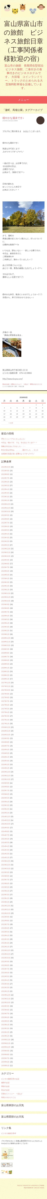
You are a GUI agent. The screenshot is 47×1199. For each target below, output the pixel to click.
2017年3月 (5, 716)
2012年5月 (5, 932)
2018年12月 (5, 638)
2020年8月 (5, 564)
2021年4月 (5, 534)
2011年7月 (5, 969)
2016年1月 (5, 768)
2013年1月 (5, 902)
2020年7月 (5, 567)
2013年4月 (5, 891)
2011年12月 (5, 950)
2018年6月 (5, 660)
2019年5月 (5, 619)
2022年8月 (5, 474)
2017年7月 (5, 701)
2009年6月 (5, 1062)
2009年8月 (5, 1054)
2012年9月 (5, 917)
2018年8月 (5, 653)
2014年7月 (5, 835)
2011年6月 (5, 973)
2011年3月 (5, 984)
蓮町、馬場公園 (19, 386)
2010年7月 (5, 1014)
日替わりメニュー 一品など (20, 384)
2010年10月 (5, 1002)
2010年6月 (5, 1017)
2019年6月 (5, 616)
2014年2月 (5, 854)
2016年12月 (5, 727)
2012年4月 (5, 935)
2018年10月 (5, 645)
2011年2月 (5, 987)
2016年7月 (5, 746)
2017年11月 (5, 686)
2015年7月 (5, 790)
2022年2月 (5, 497)
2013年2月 (5, 898)
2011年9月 (5, 961)
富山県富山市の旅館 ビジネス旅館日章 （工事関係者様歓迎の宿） (23, 41)
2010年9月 (5, 1006)
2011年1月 (5, 991)
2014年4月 (5, 846)
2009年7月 (5, 1058)
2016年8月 (5, 742)
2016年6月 (5, 749)
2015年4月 (5, 802)
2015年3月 (5, 805)
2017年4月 (5, 712)
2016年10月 (5, 735)
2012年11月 (5, 909)
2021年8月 (5, 519)
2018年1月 (5, 679)
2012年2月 (5, 943)
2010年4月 (5, 1025)
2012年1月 (5, 947)
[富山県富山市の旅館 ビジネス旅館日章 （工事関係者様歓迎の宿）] (23, 9)
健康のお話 (5, 1083)
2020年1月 (5, 590)
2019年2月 (5, 631)
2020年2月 (5, 586)
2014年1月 (5, 857)
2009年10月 (5, 1047)
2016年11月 (5, 731)
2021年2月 (5, 541)
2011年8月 (5, 965)
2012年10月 (5, 913)
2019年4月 (5, 623)
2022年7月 (5, 478)
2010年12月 (5, 995)
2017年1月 (5, 723)
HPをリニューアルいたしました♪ (13, 439)
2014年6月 (5, 839)
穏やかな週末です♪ (13, 117)
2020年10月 (5, 556)
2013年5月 (5, 887)
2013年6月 (5, 883)
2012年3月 (5, 939)
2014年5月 (5, 842)
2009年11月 (5, 1043)
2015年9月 (5, 783)
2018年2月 (5, 675)
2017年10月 (5, 690)
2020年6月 (5, 571)
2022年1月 (5, 500)
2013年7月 (5, 880)
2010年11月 (5, 999)
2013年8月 (5, 876)
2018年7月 (5, 657)
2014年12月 (5, 816)
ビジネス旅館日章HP (8, 1133)
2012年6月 (5, 928)
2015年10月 (5, 779)
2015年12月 (5, 772)
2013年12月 (5, 861)
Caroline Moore (39, 1188)
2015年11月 (5, 776)
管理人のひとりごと (36, 384)
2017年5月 (5, 709)
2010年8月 (5, 1010)
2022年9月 (5, 471)
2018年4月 (5, 668)
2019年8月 (5, 608)
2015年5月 (5, 798)
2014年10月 (5, 824)
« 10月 (11, 423)
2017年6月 (5, 705)
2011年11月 (5, 954)
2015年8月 (5, 787)
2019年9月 (5, 604)
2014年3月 (5, 850)
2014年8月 (5, 831)
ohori (16, 121)
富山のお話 (6, 384)
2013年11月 (5, 865)
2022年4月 (5, 489)
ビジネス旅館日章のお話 (10, 1079)
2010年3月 (5, 1028)
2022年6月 (5, 482)
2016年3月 (5, 761)
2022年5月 (5, 485)
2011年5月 (5, 976)
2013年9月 (5, 872)
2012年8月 (5, 921)
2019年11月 (5, 597)
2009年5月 (5, 1066)
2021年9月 (5, 515)
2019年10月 (5, 601)
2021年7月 (5, 523)
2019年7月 (5, 612)
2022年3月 (5, 493)
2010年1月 (5, 1036)
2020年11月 (5, 552)
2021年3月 (5, 538)
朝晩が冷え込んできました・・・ (13, 446)
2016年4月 (5, 757)
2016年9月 (5, 738)
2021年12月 (5, 504)
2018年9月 (5, 649)
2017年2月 (5, 720)
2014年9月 (5, 828)
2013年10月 (5, 869)
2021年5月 (5, 530)
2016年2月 (5, 764)
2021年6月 (5, 526)
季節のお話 (5, 1086)
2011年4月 (5, 980)
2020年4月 (5, 578)
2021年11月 (5, 508)
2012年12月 (5, 906)
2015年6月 (5, 794)
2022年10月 (5, 467)
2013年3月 (5, 895)
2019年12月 (5, 593)
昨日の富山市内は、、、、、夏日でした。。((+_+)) (19, 450)
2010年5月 (5, 1021)
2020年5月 (5, 575)
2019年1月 (5, 634)
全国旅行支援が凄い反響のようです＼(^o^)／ (18, 454)
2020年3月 (5, 582)
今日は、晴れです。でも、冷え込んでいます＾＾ (19, 443)
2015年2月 (5, 809)
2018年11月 (5, 642)
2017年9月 (5, 694)
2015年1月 (5, 813)
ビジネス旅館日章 (8, 386)
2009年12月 (5, 1040)
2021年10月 (5, 511)
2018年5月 (5, 664)
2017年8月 (5, 697)
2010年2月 (5, 1032)
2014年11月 (5, 820)
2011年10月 (5, 958)
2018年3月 (5, 671)
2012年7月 (5, 924)
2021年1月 (5, 545)
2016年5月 (5, 753)
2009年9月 (5, 1051)
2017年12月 (5, 683)
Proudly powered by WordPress (28, 1185)
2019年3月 (5, 627)
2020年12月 (5, 549)
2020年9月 (5, 560)
